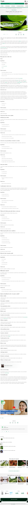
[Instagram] (8, 431)
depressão (24, 81)
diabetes (6, 82)
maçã (2, 67)
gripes (17, 80)
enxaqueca (4, 318)
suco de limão (20, 78)
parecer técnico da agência (3, 47)
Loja (26, 3)
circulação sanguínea (19, 82)
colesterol (9, 336)
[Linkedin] (6, 431)
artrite (7, 318)
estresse (19, 81)
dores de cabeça (7, 372)
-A (7, 34)
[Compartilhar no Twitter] (21, 34)
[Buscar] (25, 1)
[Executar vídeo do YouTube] (14, 407)
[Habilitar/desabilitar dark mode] (4, 34)
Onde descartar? (12, 3)
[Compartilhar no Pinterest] (23, 34)
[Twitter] (4, 431)
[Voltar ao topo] (26, 501)
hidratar (4, 43)
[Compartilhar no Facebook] (19, 34)
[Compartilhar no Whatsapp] (16, 34)
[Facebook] (2, 431)
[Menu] (27, 1)
